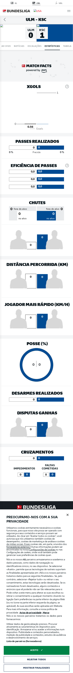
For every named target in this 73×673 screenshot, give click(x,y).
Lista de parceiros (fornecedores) (23, 641)
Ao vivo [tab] (6, 45)
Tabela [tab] (67, 45)
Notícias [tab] (19, 45)
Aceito (34, 650)
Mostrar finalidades (36, 668)
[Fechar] (67, 515)
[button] (69, 11)
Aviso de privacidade (30, 613)
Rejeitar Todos (36, 660)
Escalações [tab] (35, 45)
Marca (45, 613)
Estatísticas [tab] (52, 45)
